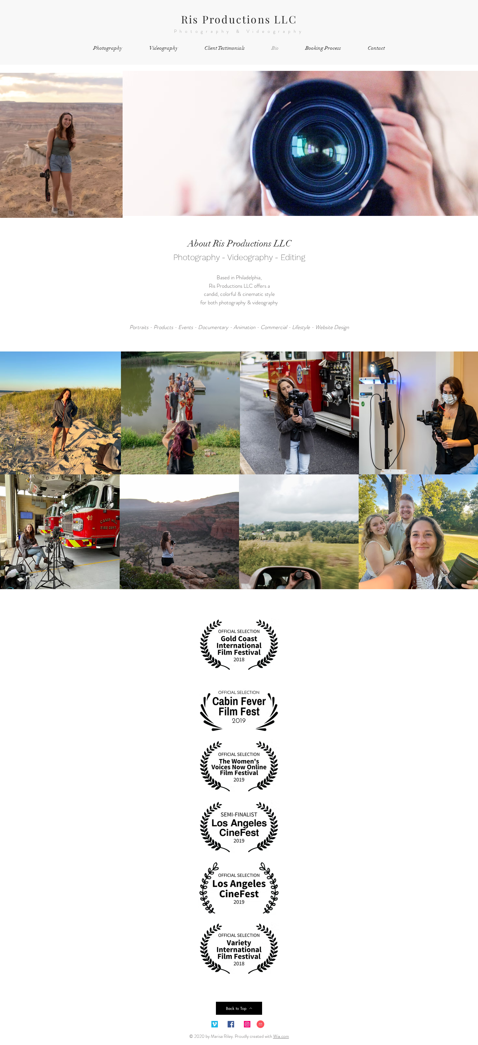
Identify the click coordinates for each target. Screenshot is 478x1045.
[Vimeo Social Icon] (214, 1024)
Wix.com (281, 1036)
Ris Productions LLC (239, 19)
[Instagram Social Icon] (247, 1024)
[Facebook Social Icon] (231, 1024)
